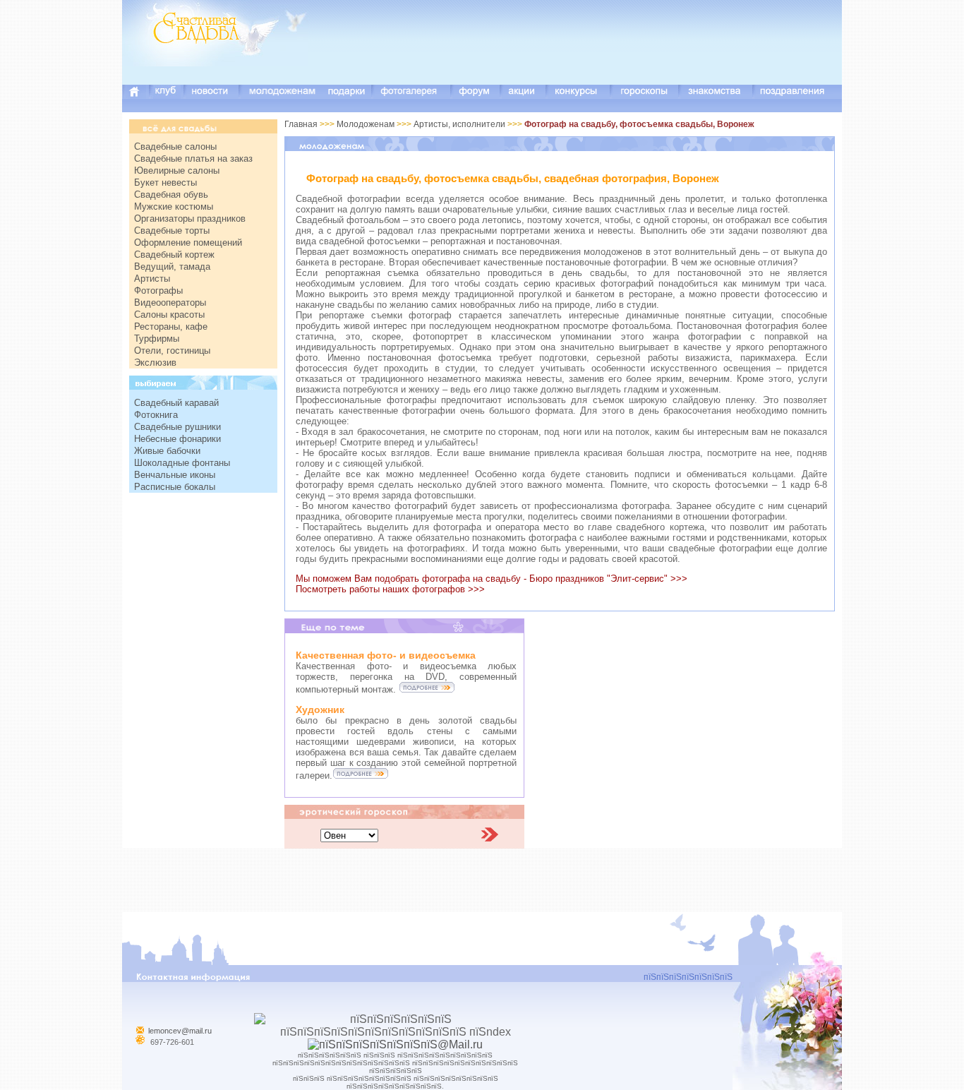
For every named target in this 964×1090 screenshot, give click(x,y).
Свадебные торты (172, 230)
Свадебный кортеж (174, 254)
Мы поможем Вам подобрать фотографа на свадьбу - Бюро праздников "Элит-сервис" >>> (491, 578)
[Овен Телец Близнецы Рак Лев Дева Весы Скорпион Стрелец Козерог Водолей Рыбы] (349, 835)
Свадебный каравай (176, 402)
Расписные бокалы (174, 486)
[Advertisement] (585, 53)
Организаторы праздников (190, 218)
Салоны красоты (169, 314)
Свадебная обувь (171, 194)
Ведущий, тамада (172, 266)
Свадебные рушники (177, 426)
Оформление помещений (188, 242)
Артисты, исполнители (460, 124)
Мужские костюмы (173, 206)
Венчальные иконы (174, 474)
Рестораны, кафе (170, 326)
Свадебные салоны (175, 146)
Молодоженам (367, 124)
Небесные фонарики (177, 438)
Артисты (152, 278)
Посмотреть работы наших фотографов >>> (390, 589)
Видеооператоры (170, 302)
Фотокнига (156, 414)
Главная (301, 124)
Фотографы (158, 290)
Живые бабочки (167, 450)
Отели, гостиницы (172, 350)
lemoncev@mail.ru (180, 1030)
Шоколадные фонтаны (182, 462)
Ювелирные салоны (176, 170)
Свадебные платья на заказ (193, 158)
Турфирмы (156, 338)
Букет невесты (165, 182)
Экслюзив (155, 362)
